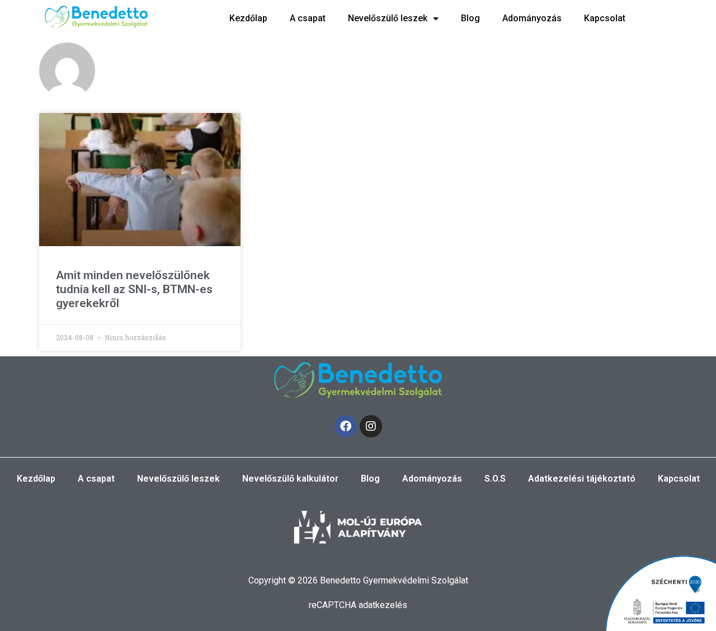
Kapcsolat (604, 18)
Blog (470, 18)
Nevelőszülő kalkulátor (290, 478)
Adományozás (532, 18)
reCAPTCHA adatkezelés (358, 605)
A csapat (308, 18)
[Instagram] (371, 426)
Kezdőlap (248, 18)
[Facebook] (346, 426)
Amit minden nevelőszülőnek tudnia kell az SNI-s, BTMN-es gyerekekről (134, 289)
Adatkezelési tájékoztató (581, 478)
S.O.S (495, 478)
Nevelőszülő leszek (387, 18)
